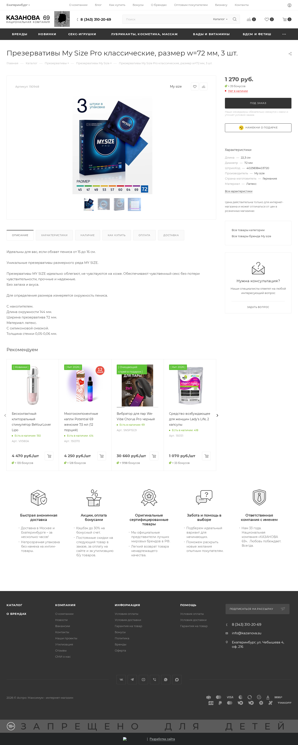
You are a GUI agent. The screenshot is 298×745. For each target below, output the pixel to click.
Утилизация (64, 644)
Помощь (188, 605)
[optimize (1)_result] (111, 145)
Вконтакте (121, 679)
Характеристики (54, 235)
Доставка (171, 235)
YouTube (143, 679)
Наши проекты (66, 638)
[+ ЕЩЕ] (284, 34)
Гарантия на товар (128, 626)
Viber (154, 679)
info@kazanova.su (246, 633)
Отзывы (61, 650)
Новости (61, 620)
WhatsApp (165, 679)
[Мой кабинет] (289, 6)
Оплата (144, 235)
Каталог (14, 605)
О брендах (16, 613)
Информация (127, 605)
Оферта (120, 650)
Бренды (120, 644)
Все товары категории (248, 230)
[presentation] (5, 415)
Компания (65, 605)
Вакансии (62, 626)
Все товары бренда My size (251, 236)
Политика (122, 638)
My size (176, 86)
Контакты (62, 632)
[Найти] (234, 19)
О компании (64, 613)
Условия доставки (128, 620)
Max (177, 679)
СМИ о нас (63, 656)
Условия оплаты (126, 613)
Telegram (132, 679)
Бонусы (120, 632)
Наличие (87, 235)
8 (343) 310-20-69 (95, 19)
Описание (20, 235)
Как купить (117, 235)
